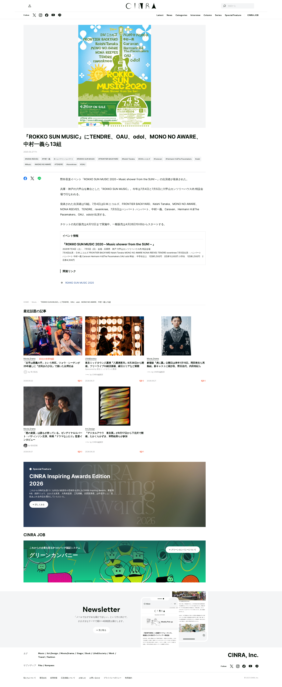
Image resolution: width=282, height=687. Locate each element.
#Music (28, 164)
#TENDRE (59, 164)
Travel (41, 657)
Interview (195, 15)
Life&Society (99, 653)
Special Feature (233, 15)
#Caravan (158, 159)
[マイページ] (29, 6)
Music (34, 302)
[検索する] (224, 6)
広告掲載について (68, 678)
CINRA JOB (252, 15)
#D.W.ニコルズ (144, 159)
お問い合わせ (94, 678)
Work (111, 653)
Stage (80, 653)
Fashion (51, 657)
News (169, 15)
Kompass (49, 665)
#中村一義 (46, 159)
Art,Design (52, 653)
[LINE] (59, 15)
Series (218, 15)
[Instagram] (40, 15)
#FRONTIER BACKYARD (108, 159)
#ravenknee (72, 164)
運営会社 (43, 678)
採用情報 (53, 678)
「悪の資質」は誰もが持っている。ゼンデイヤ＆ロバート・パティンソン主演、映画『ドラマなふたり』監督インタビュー (53, 436)
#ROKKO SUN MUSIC (86, 159)
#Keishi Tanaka (128, 159)
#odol (197, 159)
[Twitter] (34, 15)
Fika (40, 665)
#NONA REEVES (31, 159)
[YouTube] (53, 15)
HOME (26, 302)
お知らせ (82, 678)
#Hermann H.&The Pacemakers (179, 159)
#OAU (82, 164)
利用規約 (128, 678)
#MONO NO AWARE (43, 164)
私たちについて (30, 678)
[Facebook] (46, 15)
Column (208, 15)
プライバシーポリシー (112, 678)
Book (87, 653)
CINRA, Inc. (243, 655)
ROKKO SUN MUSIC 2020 (79, 282)
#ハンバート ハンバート (63, 159)
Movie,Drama (67, 653)
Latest (160, 15)
